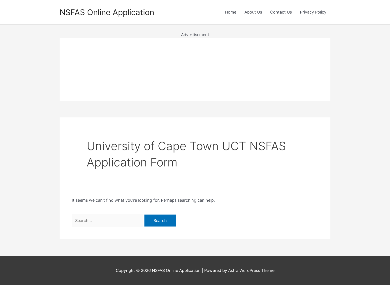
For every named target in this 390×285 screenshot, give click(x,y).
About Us (253, 12)
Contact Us (281, 12)
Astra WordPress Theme (251, 270)
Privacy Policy (313, 12)
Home (230, 12)
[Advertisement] (195, 69)
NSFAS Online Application (107, 12)
